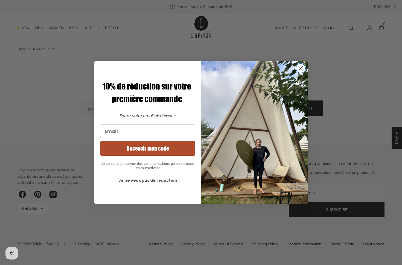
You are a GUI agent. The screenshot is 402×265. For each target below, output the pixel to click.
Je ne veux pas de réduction (147, 180)
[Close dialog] (300, 68)
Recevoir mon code (148, 148)
